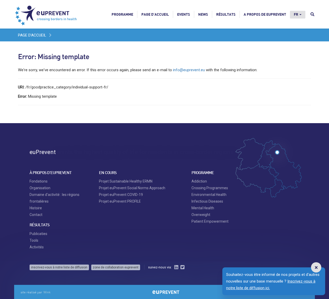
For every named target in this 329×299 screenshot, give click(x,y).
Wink (47, 292)
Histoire (36, 208)
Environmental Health (208, 195)
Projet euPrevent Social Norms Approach (132, 188)
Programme (122, 14)
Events (183, 14)
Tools (34, 240)
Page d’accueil (155, 14)
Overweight (200, 215)
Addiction (199, 181)
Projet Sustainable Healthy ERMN (125, 181)
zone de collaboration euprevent (116, 267)
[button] (316, 267)
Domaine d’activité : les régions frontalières (54, 198)
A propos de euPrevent (265, 14)
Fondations (39, 181)
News (203, 14)
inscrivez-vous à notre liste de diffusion (59, 267)
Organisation (40, 188)
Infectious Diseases (207, 201)
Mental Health (202, 208)
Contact (36, 215)
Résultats (225, 14)
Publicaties (38, 234)
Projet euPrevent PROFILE (120, 201)
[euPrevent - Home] (46, 14)
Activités (37, 247)
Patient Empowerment (210, 221)
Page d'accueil (32, 35)
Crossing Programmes (209, 188)
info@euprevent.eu (189, 70)
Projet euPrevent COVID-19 (121, 195)
